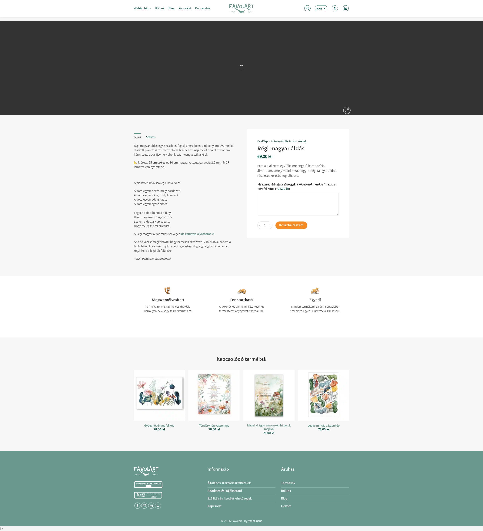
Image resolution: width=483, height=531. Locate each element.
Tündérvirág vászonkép (214, 425)
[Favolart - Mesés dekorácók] (241, 8)
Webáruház (141, 8)
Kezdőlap (262, 141)
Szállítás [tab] (150, 137)
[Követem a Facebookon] (137, 505)
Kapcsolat (184, 8)
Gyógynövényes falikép (159, 425)
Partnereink (202, 8)
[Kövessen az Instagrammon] (144, 505)
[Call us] (158, 505)
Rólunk (159, 8)
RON (319, 8)
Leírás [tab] (137, 137)
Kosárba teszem (291, 225)
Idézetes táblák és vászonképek (289, 141)
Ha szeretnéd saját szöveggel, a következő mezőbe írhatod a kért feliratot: (296, 186)
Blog (171, 8)
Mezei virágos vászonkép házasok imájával (269, 427)
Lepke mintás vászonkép (324, 425)
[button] (307, 8)
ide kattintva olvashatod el (197, 234)
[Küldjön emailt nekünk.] (151, 505)
